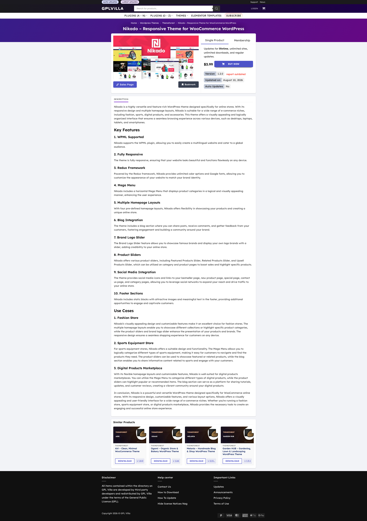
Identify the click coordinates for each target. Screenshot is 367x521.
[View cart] (263, 8)
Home (134, 23)
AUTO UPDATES (110, 2)
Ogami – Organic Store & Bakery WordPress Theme (165, 450)
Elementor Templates (206, 15)
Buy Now (233, 64)
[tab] (214, 40)
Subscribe (233, 15)
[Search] (216, 8)
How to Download (168, 492)
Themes (181, 15)
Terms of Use (221, 503)
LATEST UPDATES (130, 2)
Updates (219, 486)
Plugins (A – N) (134, 15)
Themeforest (168, 23)
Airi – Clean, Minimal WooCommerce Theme (127, 450)
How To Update (167, 497)
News (262, 2)
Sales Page (126, 84)
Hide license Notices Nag (172, 503)
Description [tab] (121, 99)
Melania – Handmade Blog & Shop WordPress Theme (201, 450)
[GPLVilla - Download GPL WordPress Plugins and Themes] (112, 8)
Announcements (223, 492)
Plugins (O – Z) (160, 15)
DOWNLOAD (125, 461)
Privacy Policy (222, 497)
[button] (188, 84)
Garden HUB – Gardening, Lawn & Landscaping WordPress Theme (237, 451)
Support (254, 2)
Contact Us (164, 486)
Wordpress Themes (149, 23)
